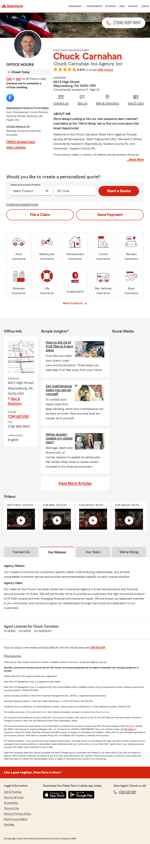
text (18, 78)
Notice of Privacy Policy (17, 813)
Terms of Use (11, 808)
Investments (94, 6)
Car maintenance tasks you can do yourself (59, 389)
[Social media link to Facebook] (10, 98)
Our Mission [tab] (57, 552)
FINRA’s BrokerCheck (20, 141)
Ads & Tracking (12, 792)
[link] (12, 6)
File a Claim (40, 215)
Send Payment (110, 215)
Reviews (110, 6)
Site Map (9, 824)
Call (9, 78)
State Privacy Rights (15, 819)
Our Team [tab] (93, 552)
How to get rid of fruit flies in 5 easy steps (59, 346)
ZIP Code (63, 191)
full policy (129, 729)
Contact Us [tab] (21, 552)
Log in (144, 6)
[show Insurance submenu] (83, 6)
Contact (133, 6)
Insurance (75, 6)
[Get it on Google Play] (81, 795)
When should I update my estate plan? (59, 438)
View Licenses (16, 147)
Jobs (122, 6)
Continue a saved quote (22, 204)
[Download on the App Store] (54, 795)
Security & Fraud (13, 797)
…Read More (135, 159)
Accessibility (11, 803)
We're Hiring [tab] (129, 552)
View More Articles (75, 483)
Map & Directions (15, 401)
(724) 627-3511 (18, 416)
